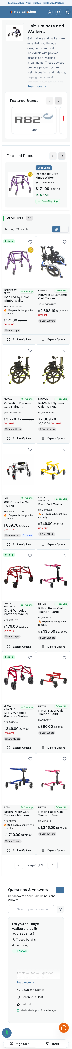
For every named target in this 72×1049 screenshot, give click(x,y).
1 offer (29, 535)
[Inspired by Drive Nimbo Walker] (19, 262)
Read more (34, 86)
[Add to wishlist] (30, 242)
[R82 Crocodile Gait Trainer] (19, 469)
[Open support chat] (64, 1028)
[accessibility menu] (7, 1033)
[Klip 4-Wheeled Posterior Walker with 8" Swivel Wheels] (19, 678)
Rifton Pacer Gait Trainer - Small (50, 813)
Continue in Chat (32, 997)
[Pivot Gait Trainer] (53, 469)
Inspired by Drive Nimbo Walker (47, 175)
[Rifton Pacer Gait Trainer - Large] (53, 575)
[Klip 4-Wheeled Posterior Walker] (19, 575)
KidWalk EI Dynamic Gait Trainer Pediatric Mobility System (52, 300)
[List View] (64, 229)
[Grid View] (56, 229)
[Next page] (52, 865)
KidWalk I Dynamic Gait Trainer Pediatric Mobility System (51, 408)
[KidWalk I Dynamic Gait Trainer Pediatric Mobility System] (53, 370)
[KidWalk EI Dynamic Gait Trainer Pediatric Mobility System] (53, 262)
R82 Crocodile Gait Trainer (17, 504)
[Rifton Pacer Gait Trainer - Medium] (19, 779)
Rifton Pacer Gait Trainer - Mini (50, 712)
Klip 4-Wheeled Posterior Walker (16, 612)
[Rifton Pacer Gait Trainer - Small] (53, 779)
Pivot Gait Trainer (51, 504)
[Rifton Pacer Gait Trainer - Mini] (53, 678)
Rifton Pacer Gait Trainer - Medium (16, 813)
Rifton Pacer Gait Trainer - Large (50, 610)
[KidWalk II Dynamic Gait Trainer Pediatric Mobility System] (19, 370)
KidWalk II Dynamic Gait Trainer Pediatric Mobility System (18, 408)
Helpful (26, 1004)
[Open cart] (68, 12)
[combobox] (19, 1043)
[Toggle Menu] (5, 12)
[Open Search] (58, 12)
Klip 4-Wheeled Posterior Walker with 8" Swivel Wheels (16, 718)
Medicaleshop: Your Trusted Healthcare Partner (36, 2)
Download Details (32, 989)
